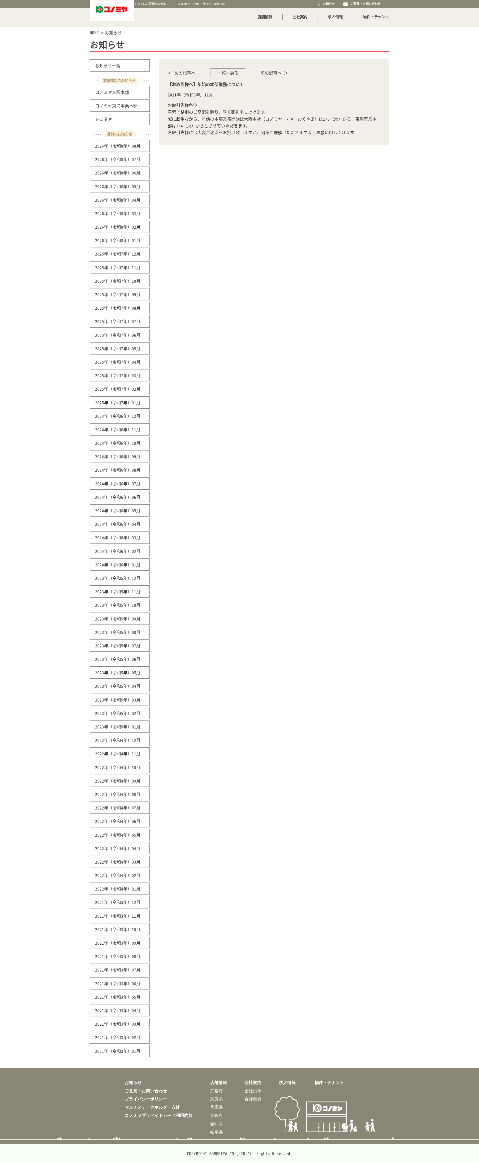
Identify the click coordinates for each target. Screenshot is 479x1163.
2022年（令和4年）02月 (117, 875)
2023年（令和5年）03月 (117, 700)
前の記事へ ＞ (274, 73)
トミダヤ (103, 119)
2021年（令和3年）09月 (117, 943)
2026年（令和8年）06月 (117, 173)
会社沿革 (252, 1090)
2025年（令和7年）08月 (117, 308)
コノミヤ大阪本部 (112, 92)
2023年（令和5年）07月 (117, 645)
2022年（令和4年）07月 (117, 808)
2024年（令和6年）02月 (117, 551)
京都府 (216, 1090)
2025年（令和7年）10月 (117, 281)
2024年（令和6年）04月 (117, 524)
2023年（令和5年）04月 (117, 686)
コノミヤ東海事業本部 (116, 105)
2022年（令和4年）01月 (117, 889)
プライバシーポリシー (146, 1099)
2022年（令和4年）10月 (117, 767)
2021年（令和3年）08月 (117, 956)
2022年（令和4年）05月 (117, 835)
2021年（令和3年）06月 (117, 983)
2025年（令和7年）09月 (117, 294)
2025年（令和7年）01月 (117, 402)
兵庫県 (216, 1107)
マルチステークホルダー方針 (152, 1107)
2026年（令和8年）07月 (117, 159)
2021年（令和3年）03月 (117, 1024)
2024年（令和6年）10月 (117, 443)
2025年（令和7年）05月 (117, 348)
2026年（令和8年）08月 (117, 146)
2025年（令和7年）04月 (117, 362)
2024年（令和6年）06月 (117, 497)
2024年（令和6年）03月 (117, 537)
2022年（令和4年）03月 (117, 862)
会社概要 (252, 1099)
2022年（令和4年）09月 (117, 781)
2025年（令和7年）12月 (117, 254)
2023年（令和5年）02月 (117, 713)
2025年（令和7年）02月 (117, 389)
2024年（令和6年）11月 (117, 429)
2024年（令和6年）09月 (117, 456)
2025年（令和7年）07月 (117, 321)
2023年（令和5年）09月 (117, 619)
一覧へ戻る (228, 73)
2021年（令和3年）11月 (117, 916)
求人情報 (335, 16)
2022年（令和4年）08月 (117, 794)
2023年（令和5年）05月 (117, 672)
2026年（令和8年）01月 (117, 240)
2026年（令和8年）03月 (117, 213)
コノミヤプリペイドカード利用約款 (159, 1115)
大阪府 (216, 1115)
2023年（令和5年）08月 (117, 632)
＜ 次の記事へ (181, 73)
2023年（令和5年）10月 (117, 605)
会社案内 (300, 16)
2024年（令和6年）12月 (117, 416)
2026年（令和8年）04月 (117, 200)
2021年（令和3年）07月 (117, 970)
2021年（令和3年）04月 (117, 1010)
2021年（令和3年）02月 (117, 1037)
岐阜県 (216, 1132)
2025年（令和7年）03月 (117, 375)
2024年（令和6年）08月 (117, 470)
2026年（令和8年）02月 (117, 227)
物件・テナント (376, 16)
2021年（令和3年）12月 (117, 902)
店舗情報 (264, 16)
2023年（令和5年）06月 (117, 659)
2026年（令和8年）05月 (117, 186)
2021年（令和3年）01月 (117, 1051)
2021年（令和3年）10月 (117, 929)
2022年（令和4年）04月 (117, 848)
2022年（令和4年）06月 (117, 821)
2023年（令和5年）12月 (117, 578)
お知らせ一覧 (107, 65)
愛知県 (216, 1124)
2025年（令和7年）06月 (117, 335)
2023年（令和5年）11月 (117, 591)
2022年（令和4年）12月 (117, 740)
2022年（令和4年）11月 (117, 753)
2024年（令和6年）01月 (117, 564)
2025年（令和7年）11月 (117, 267)
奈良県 (216, 1099)
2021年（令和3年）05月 (117, 997)
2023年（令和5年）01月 (117, 726)
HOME (94, 32)
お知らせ (328, 3)
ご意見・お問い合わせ (365, 3)
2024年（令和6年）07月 (117, 483)
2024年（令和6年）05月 (117, 510)
